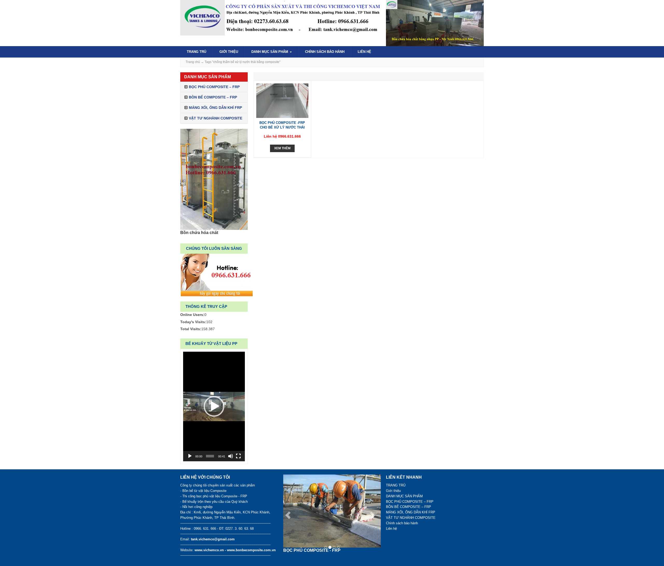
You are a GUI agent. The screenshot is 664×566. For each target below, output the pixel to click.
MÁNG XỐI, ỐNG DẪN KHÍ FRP (215, 107)
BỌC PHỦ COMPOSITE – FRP (214, 87)
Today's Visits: (193, 322)
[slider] (210, 456)
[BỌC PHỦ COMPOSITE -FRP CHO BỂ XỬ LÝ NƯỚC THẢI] (282, 100)
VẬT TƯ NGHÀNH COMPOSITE (215, 118)
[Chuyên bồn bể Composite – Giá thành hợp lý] (280, 17)
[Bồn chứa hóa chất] (214, 179)
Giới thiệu (228, 52)
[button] (214, 406)
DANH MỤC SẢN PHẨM (270, 52)
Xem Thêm (282, 148)
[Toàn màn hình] (238, 456)
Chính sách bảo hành (324, 52)
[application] (214, 406)
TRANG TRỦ (196, 52)
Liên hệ (364, 52)
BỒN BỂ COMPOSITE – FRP (213, 97)
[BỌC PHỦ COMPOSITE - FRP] (332, 511)
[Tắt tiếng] (230, 456)
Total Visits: (190, 329)
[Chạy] (189, 456)
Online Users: (192, 315)
